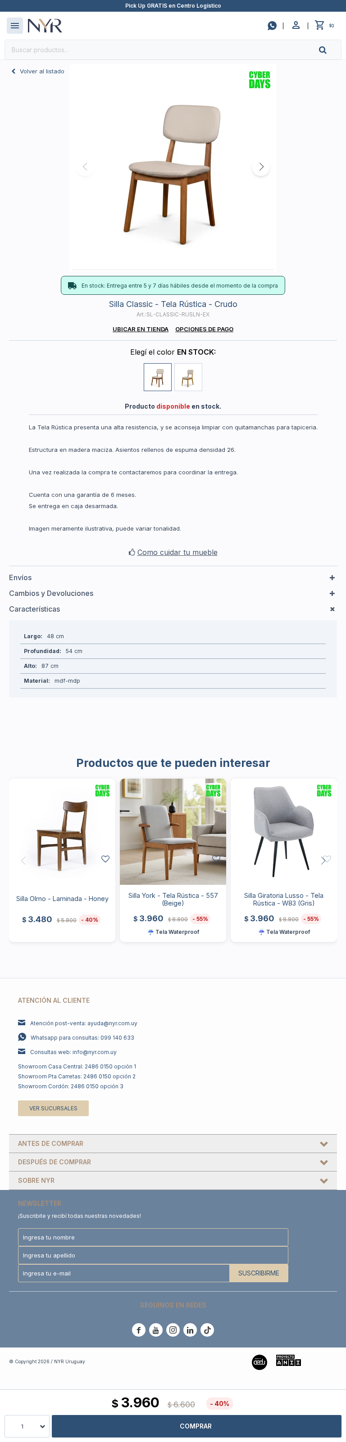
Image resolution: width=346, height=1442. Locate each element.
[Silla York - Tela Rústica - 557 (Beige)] (173, 832)
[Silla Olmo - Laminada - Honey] (62, 832)
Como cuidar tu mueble (177, 552)
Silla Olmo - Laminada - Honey (62, 898)
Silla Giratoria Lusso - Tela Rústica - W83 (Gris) (283, 899)
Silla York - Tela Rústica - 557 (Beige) (173, 899)
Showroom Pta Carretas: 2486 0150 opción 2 (77, 1076)
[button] (330, 50)
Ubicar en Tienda (140, 329)
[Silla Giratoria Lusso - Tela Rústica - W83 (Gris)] (284, 832)
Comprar (196, 1426)
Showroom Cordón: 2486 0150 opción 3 (70, 1086)
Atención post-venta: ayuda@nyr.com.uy (83, 1023)
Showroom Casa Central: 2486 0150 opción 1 (77, 1066)
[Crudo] (158, 377)
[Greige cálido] (188, 377)
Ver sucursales (53, 1108)
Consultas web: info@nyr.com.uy (73, 1052)
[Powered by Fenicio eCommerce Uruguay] (323, 1361)
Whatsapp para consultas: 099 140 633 (82, 1037)
